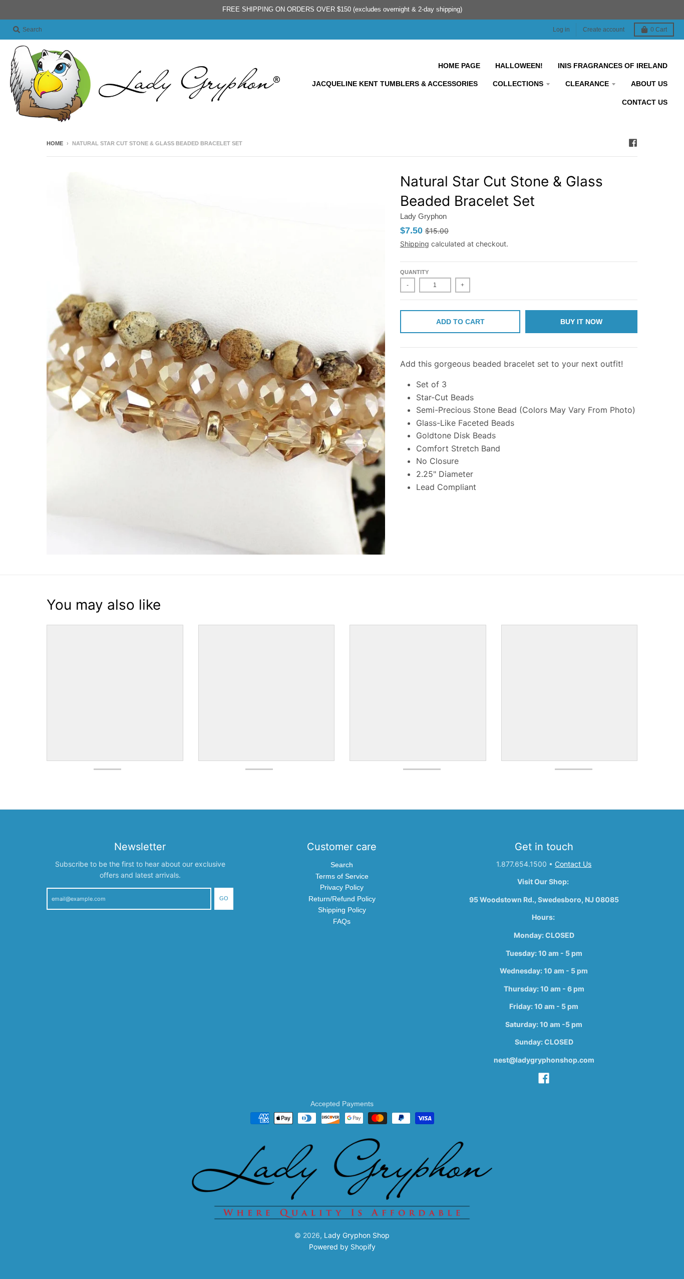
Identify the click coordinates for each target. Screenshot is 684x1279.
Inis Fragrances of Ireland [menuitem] (612, 66)
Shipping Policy (342, 910)
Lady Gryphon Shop (357, 1235)
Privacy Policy (342, 887)
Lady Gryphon (423, 216)
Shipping (414, 243)
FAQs (342, 921)
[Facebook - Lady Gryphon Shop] (632, 142)
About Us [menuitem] (649, 84)
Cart (658, 29)
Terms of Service (342, 876)
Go (223, 898)
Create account (603, 29)
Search (341, 865)
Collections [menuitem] (518, 84)
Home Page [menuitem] (459, 66)
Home (55, 143)
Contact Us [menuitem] (644, 102)
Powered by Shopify (342, 1246)
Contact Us (573, 864)
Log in (561, 29)
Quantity (414, 272)
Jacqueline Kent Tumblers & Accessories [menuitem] (395, 84)
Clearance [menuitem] (587, 84)
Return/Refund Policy (342, 899)
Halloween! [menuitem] (519, 66)
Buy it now (581, 322)
